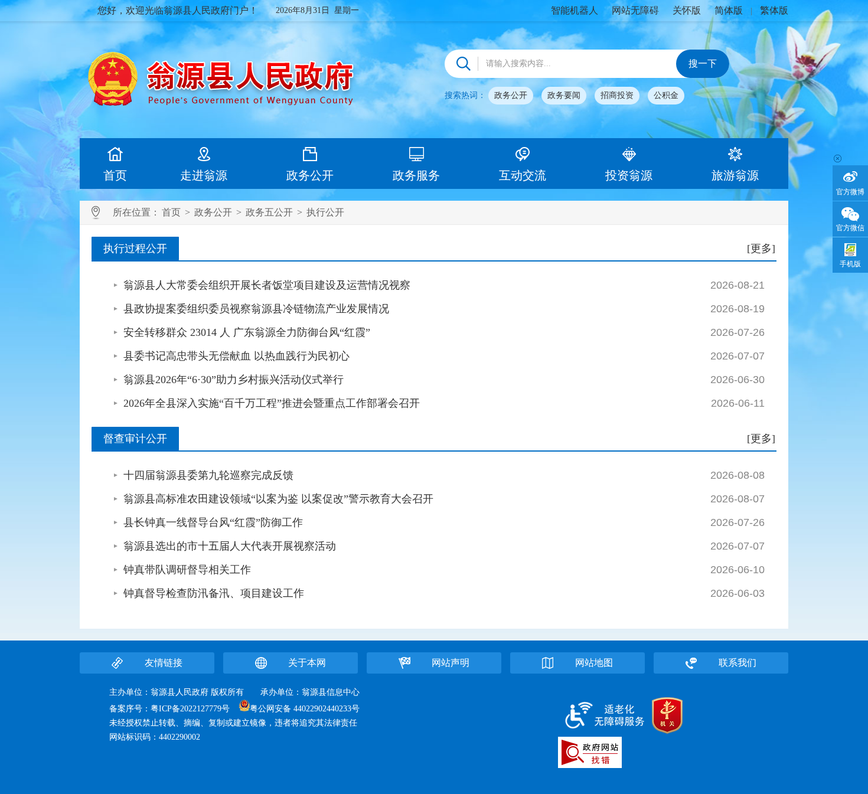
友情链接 (163, 663)
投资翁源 (628, 175)
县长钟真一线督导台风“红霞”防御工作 (213, 522)
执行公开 (325, 212)
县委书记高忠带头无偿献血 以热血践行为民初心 (236, 356)
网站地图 (594, 663)
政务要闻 (563, 95)
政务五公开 (269, 212)
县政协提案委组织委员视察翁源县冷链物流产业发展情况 (256, 309)
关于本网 (307, 663)
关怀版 (687, 10)
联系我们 (737, 663)
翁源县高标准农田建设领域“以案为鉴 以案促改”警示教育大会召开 (278, 499)
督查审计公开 (135, 439)
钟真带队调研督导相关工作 (187, 570)
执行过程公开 (135, 248)
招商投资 (617, 95)
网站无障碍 (635, 10)
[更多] (761, 248)
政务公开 (510, 95)
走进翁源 (203, 175)
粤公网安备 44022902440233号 (305, 708)
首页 (115, 175)
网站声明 (450, 663)
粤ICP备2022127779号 (190, 708)
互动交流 (522, 175)
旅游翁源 (735, 175)
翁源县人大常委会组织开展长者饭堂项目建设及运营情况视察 (266, 285)
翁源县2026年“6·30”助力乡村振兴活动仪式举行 (233, 379)
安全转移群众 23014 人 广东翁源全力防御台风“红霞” (246, 332)
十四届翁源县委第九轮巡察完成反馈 (208, 475)
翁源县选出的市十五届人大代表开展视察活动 (229, 546)
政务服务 (416, 175)
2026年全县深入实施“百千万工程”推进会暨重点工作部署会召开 (271, 403)
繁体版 (774, 10)
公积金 (666, 95)
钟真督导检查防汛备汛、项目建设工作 (213, 593)
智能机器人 (574, 10)
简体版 (728, 10)
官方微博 (850, 192)
